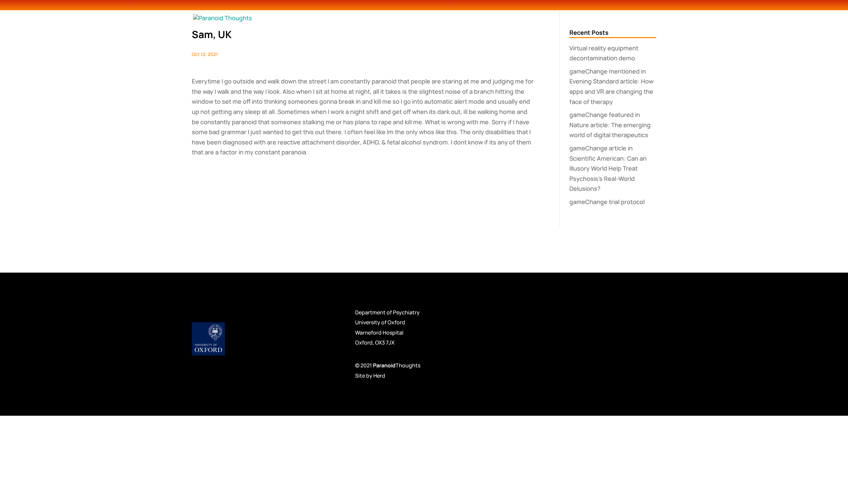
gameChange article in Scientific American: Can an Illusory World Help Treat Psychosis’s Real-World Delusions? (608, 168)
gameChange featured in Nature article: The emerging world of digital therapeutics (610, 125)
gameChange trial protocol (607, 202)
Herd (379, 375)
